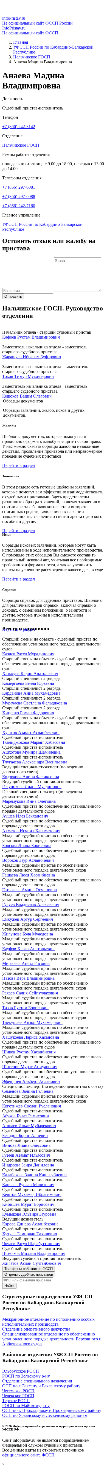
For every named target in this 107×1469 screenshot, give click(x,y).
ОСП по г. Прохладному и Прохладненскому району (51, 1410)
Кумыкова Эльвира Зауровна (29, 1214)
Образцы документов (23, 401)
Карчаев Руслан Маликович (28, 1184)
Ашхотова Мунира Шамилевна (31, 752)
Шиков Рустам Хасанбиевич (29, 1052)
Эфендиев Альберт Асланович (31, 1081)
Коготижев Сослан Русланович (31, 1106)
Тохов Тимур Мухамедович (28, 376)
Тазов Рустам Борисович (25, 1007)
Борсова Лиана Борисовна (26, 845)
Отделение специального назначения (37, 1381)
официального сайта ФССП (28, 1455)
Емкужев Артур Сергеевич (27, 919)
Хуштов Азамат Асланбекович (31, 732)
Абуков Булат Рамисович (25, 1115)
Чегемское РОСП (18, 1390)
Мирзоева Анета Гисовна (26, 963)
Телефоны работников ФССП (28, 1269)
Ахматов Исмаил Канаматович (31, 830)
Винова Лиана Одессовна (26, 1145)
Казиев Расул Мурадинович (28, 653)
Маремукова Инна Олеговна (29, 801)
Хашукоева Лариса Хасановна (30, 1037)
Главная (20, 42)
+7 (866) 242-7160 (18, 205)
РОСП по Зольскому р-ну (26, 1376)
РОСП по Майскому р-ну (26, 1405)
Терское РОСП (16, 1400)
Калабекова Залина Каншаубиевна (34, 1174)
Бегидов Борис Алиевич (25, 1135)
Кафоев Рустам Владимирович (31, 337)
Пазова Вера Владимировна (28, 978)
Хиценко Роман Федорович (28, 712)
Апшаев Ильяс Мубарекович (29, 1125)
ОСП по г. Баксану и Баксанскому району (41, 1386)
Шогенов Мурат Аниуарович (29, 1066)
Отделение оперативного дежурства (36, 1329)
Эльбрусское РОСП (20, 1371)
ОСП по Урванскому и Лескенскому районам (44, 1415)
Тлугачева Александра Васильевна (34, 762)
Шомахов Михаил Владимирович (33, 1253)
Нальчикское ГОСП (31, 57)
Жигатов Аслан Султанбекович (31, 1263)
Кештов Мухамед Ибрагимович (31, 1194)
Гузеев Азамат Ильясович (26, 1155)
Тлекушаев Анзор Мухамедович (32, 1022)
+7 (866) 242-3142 (18, 126)
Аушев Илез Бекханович (25, 816)
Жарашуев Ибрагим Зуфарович (31, 356)
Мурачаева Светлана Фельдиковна (34, 703)
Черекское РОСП (18, 1395)
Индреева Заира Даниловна (28, 1165)
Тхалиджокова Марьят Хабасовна (33, 742)
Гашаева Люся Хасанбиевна (28, 875)
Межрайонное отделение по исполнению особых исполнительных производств (48, 1321)
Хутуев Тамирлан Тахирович (29, 1233)
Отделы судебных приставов (28, 1274)
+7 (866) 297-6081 (18, 187)
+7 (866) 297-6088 (18, 196)
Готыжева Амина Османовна (29, 889)
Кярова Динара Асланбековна (30, 1224)
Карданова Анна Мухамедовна (31, 693)
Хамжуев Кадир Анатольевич (30, 673)
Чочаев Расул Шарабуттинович (31, 1243)
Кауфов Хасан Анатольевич (28, 948)
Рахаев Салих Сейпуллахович (30, 993)
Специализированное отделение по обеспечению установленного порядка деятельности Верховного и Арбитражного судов (52, 1339)
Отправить (13, 296)
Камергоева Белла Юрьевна (28, 683)
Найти (9, 1286)
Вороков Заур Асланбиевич (28, 860)
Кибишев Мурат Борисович (28, 1204)
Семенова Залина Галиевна (28, 1091)
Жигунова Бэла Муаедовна (27, 934)
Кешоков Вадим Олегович (27, 396)
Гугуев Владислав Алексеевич (30, 904)
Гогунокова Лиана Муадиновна (31, 786)
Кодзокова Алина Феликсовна (30, 776)
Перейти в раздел (18, 465)
